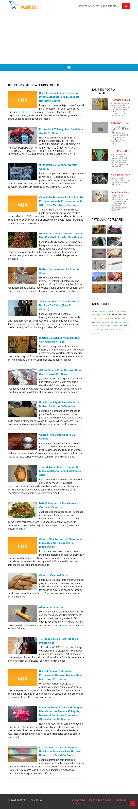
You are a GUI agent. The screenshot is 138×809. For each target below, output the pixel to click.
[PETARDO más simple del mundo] (100, 127)
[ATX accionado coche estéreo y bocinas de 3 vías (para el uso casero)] (22, 308)
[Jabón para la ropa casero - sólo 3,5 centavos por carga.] (22, 377)
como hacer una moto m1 (103, 311)
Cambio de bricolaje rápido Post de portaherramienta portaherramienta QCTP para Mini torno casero (61, 201)
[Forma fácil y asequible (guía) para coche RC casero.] (22, 136)
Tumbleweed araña (121, 192)
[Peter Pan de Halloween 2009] (100, 155)
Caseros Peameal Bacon (54, 575)
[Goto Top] (132, 803)
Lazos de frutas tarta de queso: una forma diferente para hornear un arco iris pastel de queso (60, 751)
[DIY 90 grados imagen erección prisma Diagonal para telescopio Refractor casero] (22, 100)
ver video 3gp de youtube (103, 329)
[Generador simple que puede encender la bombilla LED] (114, 289)
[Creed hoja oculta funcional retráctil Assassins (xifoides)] (114, 265)
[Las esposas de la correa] (99, 253)
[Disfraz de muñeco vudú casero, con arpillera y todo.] (22, 345)
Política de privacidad (100, 799)
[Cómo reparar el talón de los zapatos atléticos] (99, 241)
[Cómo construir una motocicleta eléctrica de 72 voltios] (114, 230)
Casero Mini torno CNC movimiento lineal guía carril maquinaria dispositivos (61, 543)
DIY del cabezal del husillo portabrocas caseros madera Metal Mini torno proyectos (60, 675)
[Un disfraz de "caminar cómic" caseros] (22, 172)
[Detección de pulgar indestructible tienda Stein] (100, 104)
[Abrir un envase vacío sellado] (114, 253)
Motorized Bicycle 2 (121, 174)
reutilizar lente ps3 (117, 315)
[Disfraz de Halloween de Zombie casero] (22, 276)
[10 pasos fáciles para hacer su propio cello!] (22, 646)
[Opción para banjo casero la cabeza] (22, 442)
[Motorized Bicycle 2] (100, 178)
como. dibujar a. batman (102, 318)
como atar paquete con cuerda (115, 322)
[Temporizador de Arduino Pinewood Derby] (99, 230)
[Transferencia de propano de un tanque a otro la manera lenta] (114, 241)
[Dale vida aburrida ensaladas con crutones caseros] (22, 510)
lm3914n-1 (124, 326)
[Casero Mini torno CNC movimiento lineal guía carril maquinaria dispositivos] (22, 546)
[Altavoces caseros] (22, 614)
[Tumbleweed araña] (100, 196)
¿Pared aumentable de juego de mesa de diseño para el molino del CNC (60, 471)
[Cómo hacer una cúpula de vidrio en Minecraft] (99, 277)
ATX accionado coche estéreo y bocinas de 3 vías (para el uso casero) (59, 305)
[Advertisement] (69, 37)
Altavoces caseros (51, 607)
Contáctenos (78, 799)
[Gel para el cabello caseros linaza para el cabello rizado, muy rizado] (22, 240)
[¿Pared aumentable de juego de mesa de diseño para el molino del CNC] (22, 474)
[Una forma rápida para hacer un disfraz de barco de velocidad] (22, 409)
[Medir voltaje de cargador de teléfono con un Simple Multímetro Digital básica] (114, 277)
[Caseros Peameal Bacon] (22, 582)
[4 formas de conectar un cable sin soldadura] (99, 289)
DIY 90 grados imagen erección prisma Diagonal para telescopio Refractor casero (59, 97)
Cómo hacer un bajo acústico (105, 326)
